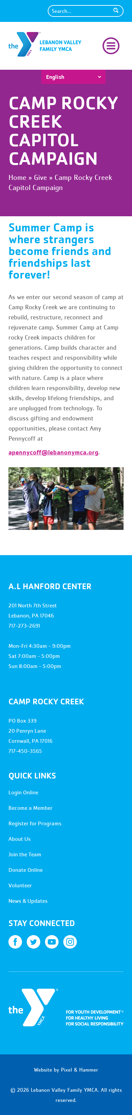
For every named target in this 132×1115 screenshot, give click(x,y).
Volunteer (20, 885)
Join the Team (24, 854)
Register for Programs (35, 823)
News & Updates (28, 901)
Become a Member (30, 808)
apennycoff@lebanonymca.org (53, 452)
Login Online (23, 792)
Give (40, 177)
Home (17, 177)
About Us (19, 839)
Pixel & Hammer (79, 1069)
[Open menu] (111, 45)
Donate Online (25, 870)
